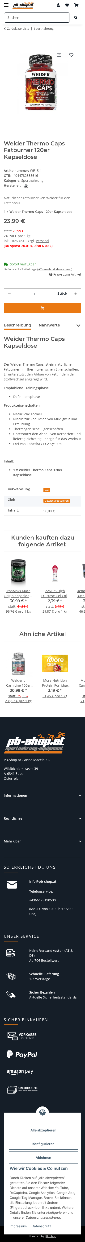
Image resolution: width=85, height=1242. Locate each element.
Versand (42, 241)
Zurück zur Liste (18, 28)
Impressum (18, 1226)
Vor (47, 490)
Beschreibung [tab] (17, 325)
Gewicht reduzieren (57, 500)
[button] (58, 5)
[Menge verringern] (9, 294)
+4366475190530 (42, 900)
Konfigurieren (43, 1144)
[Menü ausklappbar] (6, 3)
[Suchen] (75, 17)
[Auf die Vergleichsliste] (59, 55)
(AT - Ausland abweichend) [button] (54, 269)
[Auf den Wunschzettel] (71, 55)
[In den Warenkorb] (7, 41)
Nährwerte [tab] (49, 325)
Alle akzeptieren (43, 1130)
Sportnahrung (32, 180)
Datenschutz (41, 1226)
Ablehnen (43, 1157)
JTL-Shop (50, 1236)
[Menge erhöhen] (76, 294)
